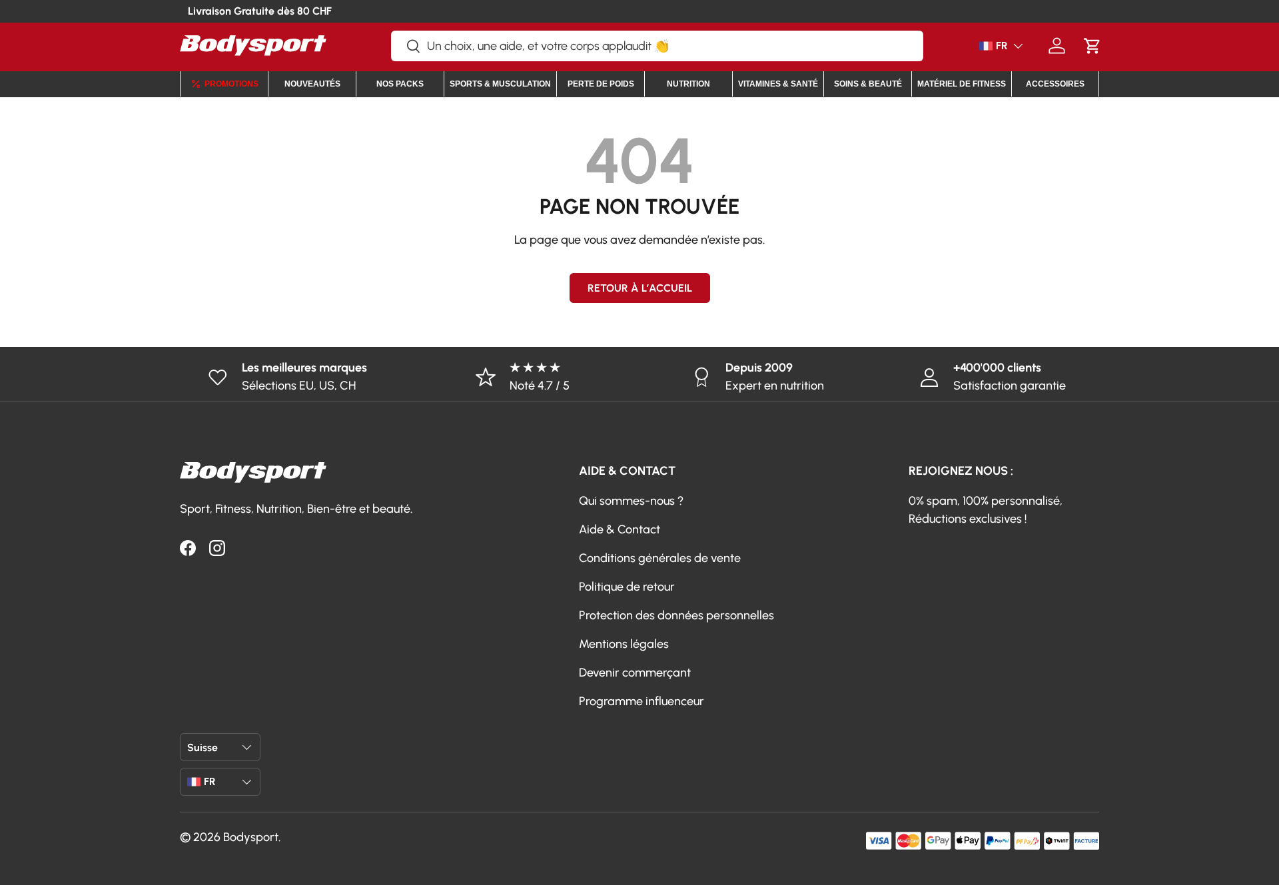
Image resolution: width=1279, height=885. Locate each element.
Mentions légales (624, 644)
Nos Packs (400, 84)
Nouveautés (312, 84)
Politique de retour (627, 586)
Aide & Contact (619, 529)
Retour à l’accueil (640, 288)
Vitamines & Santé (778, 84)
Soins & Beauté (868, 84)
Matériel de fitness (961, 84)
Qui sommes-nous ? (631, 500)
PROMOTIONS (231, 84)
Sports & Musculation (500, 84)
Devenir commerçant (635, 672)
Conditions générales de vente (660, 558)
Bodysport (250, 837)
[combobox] (657, 46)
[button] (1092, 45)
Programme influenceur (641, 701)
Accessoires (1055, 84)
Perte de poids (601, 84)
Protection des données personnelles (676, 615)
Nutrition (688, 84)
